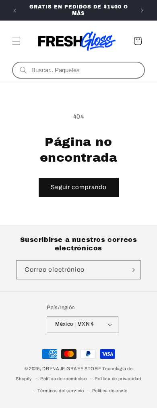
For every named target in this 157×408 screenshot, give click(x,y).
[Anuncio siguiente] (142, 10)
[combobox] (84, 70)
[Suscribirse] (131, 269)
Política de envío (110, 390)
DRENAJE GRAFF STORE (71, 368)
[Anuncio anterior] (15, 10)
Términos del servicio (60, 390)
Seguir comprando (79, 187)
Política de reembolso (63, 378)
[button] (16, 41)
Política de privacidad (118, 378)
